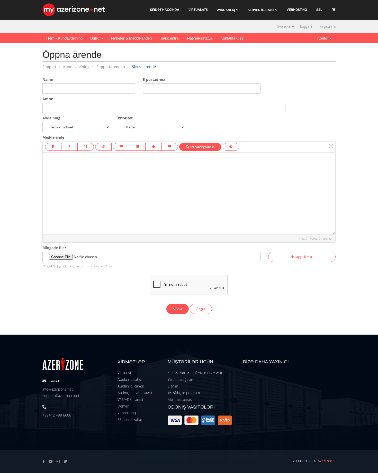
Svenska (284, 26)
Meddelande (53, 137)
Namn (47, 79)
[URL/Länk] (103, 147)
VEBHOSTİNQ (297, 10)
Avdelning (51, 118)
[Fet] (53, 147)
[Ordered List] (137, 147)
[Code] (153, 147)
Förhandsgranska (202, 147)
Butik (95, 38)
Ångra (200, 309)
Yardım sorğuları (180, 379)
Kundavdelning (76, 66)
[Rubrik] (85, 147)
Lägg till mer (303, 256)
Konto (323, 38)
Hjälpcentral (169, 38)
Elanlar (173, 386)
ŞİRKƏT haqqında (164, 10)
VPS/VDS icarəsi (130, 399)
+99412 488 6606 (56, 415)
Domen (123, 406)
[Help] (231, 147)
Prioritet (125, 118)
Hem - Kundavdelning (64, 38)
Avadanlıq (226, 10)
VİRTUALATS (198, 10)
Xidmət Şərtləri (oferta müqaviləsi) (195, 372)
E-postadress (154, 79)
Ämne (47, 98)
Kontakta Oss (232, 38)
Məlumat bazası (180, 399)
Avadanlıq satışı (130, 379)
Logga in (306, 26)
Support (49, 66)
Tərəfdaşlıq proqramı (184, 392)
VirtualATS (125, 372)
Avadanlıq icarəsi (131, 386)
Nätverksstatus (200, 38)
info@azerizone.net (57, 389)
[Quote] (169, 147)
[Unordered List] (121, 147)
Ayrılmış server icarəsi (135, 392)
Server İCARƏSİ (261, 10)
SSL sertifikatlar (130, 419)
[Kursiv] (69, 147)
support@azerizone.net (60, 395)
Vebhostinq (127, 412)
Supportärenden (110, 66)
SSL (319, 10)
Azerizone (326, 460)
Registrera (327, 26)
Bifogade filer (54, 247)
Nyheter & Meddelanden (131, 38)
